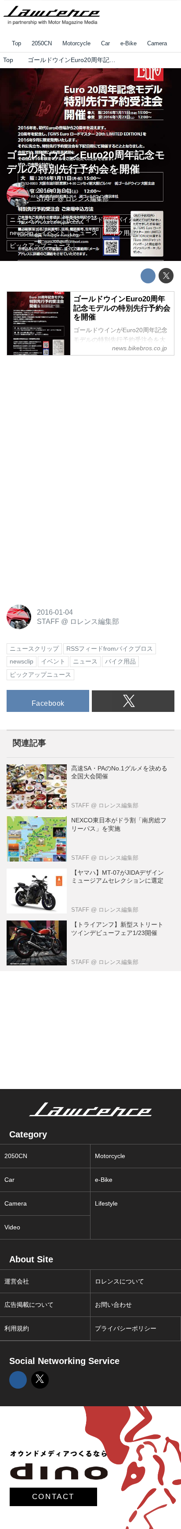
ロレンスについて (119, 1281)
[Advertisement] (72, 418)
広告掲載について (29, 1304)
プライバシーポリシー (125, 1328)
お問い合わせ (113, 1304)
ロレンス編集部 (87, 198)
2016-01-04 (52, 190)
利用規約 (16, 1328)
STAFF (46, 198)
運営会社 (16, 1281)
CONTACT (53, 1496)
